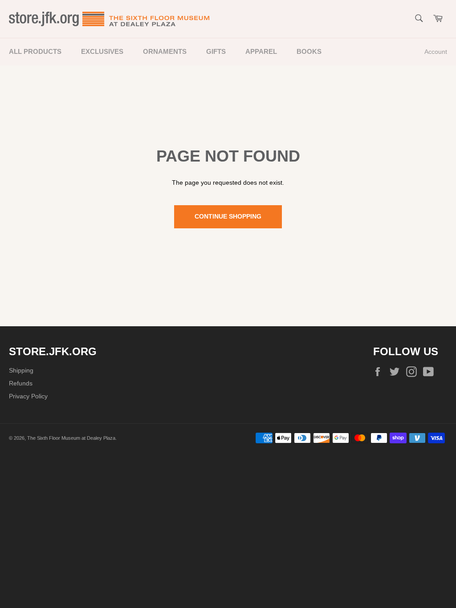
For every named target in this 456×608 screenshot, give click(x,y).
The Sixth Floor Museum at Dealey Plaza (71, 438)
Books (309, 52)
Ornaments (165, 52)
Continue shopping (228, 216)
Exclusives (102, 52)
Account (435, 51)
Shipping (21, 370)
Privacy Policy (28, 396)
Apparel (261, 52)
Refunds (21, 383)
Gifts (216, 52)
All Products (35, 52)
